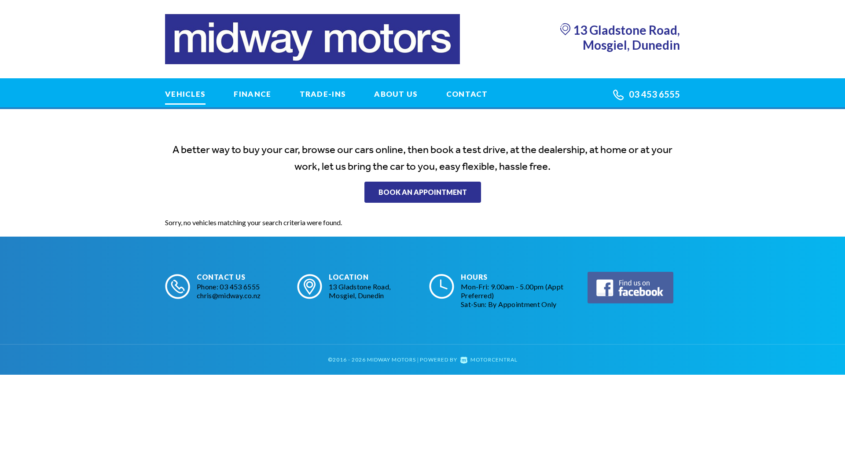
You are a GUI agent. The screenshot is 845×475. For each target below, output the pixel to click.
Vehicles (185, 94)
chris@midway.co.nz (229, 295)
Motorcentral (494, 359)
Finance (252, 94)
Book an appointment (422, 192)
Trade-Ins (323, 94)
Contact (467, 94)
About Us (396, 94)
